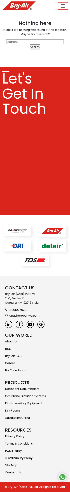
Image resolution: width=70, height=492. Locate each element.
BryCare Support (17, 370)
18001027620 (17, 310)
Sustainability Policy (18, 458)
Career (10, 363)
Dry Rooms (12, 410)
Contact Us (13, 472)
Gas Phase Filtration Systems (25, 396)
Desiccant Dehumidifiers (22, 389)
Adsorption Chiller (17, 418)
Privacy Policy (14, 436)
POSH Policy (13, 451)
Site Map (11, 465)
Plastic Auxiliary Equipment (24, 403)
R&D (8, 349)
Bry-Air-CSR (13, 356)
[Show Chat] (62, 477)
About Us (11, 341)
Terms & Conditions (19, 443)
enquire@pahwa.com (24, 316)
